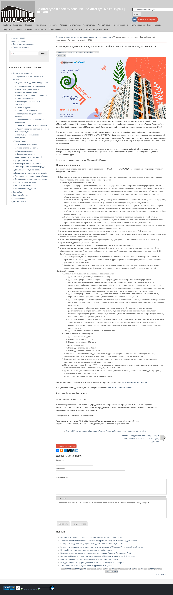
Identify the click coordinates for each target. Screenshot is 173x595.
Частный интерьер (22, 185)
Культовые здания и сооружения (30, 86)
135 (124, 569)
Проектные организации (23, 44)
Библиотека (74, 25)
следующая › (156, 569)
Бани (149, 25)
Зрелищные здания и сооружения (31, 95)
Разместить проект (20, 47)
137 (135, 569)
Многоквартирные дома (27, 148)
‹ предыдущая (80, 569)
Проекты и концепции (22, 73)
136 (129, 569)
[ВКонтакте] (57, 450)
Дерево (158, 25)
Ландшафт (8, 29)
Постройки (17, 192)
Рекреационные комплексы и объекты (31, 176)
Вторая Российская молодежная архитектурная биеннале (86, 550)
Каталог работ (18, 38)
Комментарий (62, 477)
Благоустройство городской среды (29, 167)
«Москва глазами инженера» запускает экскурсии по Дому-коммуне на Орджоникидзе (98, 541)
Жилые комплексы (24, 151)
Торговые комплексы (25, 98)
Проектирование (120, 25)
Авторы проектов (19, 41)
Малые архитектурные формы (27, 163)
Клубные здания (23, 107)
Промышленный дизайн (25, 188)
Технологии (41, 25)
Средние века (55, 29)
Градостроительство (23, 160)
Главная (59, 37)
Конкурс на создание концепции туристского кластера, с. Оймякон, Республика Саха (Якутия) (102, 547)
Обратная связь (100, 29)
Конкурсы (17, 25)
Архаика (28, 29)
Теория (18, 29)
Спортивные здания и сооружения (31, 126)
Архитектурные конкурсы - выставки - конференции (88, 37)
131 (100, 569)
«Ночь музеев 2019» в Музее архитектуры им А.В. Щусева (86, 565)
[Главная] (18, 11)
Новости (29, 25)
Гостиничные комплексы (27, 111)
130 (95, 569)
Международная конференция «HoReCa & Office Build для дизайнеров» (92, 562)
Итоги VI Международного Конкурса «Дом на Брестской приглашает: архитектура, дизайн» (106, 431)
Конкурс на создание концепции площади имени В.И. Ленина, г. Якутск (91, 544)
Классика (68, 29)
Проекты (53, 25)
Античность (40, 29)
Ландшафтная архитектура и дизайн (30, 173)
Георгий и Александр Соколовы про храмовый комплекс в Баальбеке (91, 537)
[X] (69, 450)
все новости (161, 574)
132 (106, 569)
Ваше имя (60, 460)
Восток (79, 29)
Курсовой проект (19, 198)
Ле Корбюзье (104, 25)
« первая (67, 569)
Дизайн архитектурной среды (27, 170)
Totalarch (7, 25)
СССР (88, 29)
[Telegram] (76, 450)
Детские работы (19, 201)
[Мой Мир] (65, 450)
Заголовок (60, 469)
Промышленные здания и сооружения (31, 179)
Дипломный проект (20, 195)
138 (141, 569)
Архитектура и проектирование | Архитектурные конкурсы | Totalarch (80, 10)
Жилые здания (138, 25)
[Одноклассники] (61, 450)
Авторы (63, 25)
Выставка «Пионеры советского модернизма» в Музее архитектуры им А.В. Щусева (97, 556)
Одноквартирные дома (26, 145)
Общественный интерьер (25, 182)
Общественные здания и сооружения (31, 83)
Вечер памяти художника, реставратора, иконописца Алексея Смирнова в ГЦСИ (96, 553)
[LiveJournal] (72, 450)
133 (112, 569)
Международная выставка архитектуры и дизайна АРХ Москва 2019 (90, 559)
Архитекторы (89, 25)
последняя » (112, 571)
